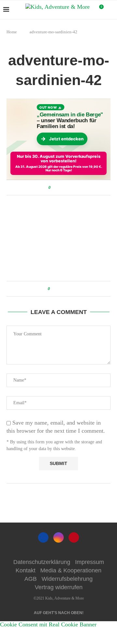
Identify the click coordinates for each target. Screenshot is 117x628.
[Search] (110, 9)
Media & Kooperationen (70, 570)
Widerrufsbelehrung (67, 579)
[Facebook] (43, 537)
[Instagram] (58, 537)
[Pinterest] (74, 537)
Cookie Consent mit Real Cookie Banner (48, 624)
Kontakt (25, 570)
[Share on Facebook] (56, 187)
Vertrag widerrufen (59, 587)
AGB (30, 579)
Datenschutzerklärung (41, 562)
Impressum (89, 562)
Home (11, 31)
